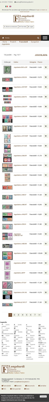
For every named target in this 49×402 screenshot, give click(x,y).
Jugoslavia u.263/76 (20, 97)
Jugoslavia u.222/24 (20, 77)
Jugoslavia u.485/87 (20, 204)
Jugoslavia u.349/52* (20, 165)
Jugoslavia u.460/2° (20, 195)
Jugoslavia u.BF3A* (20, 263)
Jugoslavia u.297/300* (21, 136)
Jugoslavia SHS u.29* (20, 67)
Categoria (33, 62)
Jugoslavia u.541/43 (20, 292)
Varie (27, 389)
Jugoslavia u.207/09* (20, 87)
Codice (16, 62)
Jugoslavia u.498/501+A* (18, 234)
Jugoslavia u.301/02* (20, 126)
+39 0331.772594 (7, 2)
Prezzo (40, 62)
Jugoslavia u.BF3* (19, 273)
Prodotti (13, 42)
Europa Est (35, 42)
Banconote (30, 386)
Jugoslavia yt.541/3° (20, 302)
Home (7, 38)
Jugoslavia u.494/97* (20, 214)
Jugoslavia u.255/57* (20, 106)
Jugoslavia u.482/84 (20, 244)
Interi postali (16, 389)
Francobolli (23, 42)
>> (39, 315)
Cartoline (43, 386)
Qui (24, 400)
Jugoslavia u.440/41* (20, 185)
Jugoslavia (6, 44)
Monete (18, 386)
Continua (43, 396)
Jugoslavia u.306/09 (20, 155)
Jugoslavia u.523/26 (20, 253)
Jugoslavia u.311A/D (20, 146)
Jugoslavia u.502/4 (20, 224)
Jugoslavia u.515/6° (20, 282)
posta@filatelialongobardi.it (24, 2)
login (38, 10)
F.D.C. (4, 389)
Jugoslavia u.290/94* (20, 116)
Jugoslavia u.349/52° (20, 175)
